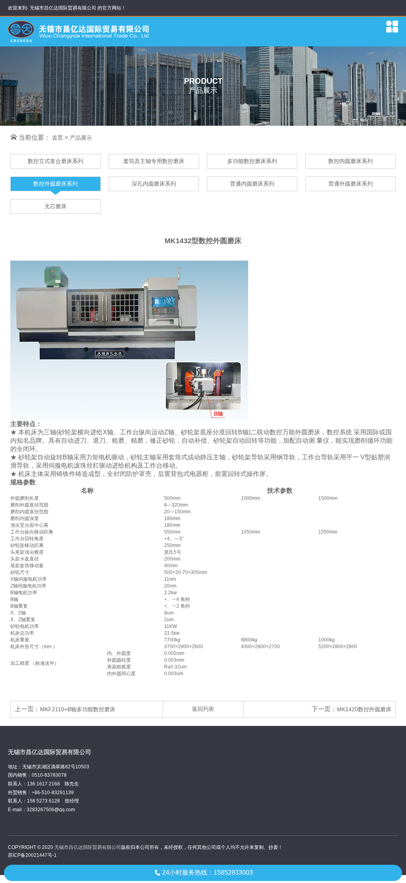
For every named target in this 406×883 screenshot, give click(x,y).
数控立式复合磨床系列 (55, 161)
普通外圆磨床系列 (350, 183)
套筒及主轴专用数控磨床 (153, 161)
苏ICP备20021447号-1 (32, 855)
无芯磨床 (55, 206)
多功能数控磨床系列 (252, 161)
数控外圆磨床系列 (55, 183)
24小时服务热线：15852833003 (207, 872)
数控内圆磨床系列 (350, 161)
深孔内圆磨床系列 (154, 183)
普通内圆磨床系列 (252, 183)
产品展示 (81, 137)
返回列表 (203, 709)
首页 (57, 137)
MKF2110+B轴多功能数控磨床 (77, 709)
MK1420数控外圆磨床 (364, 709)
